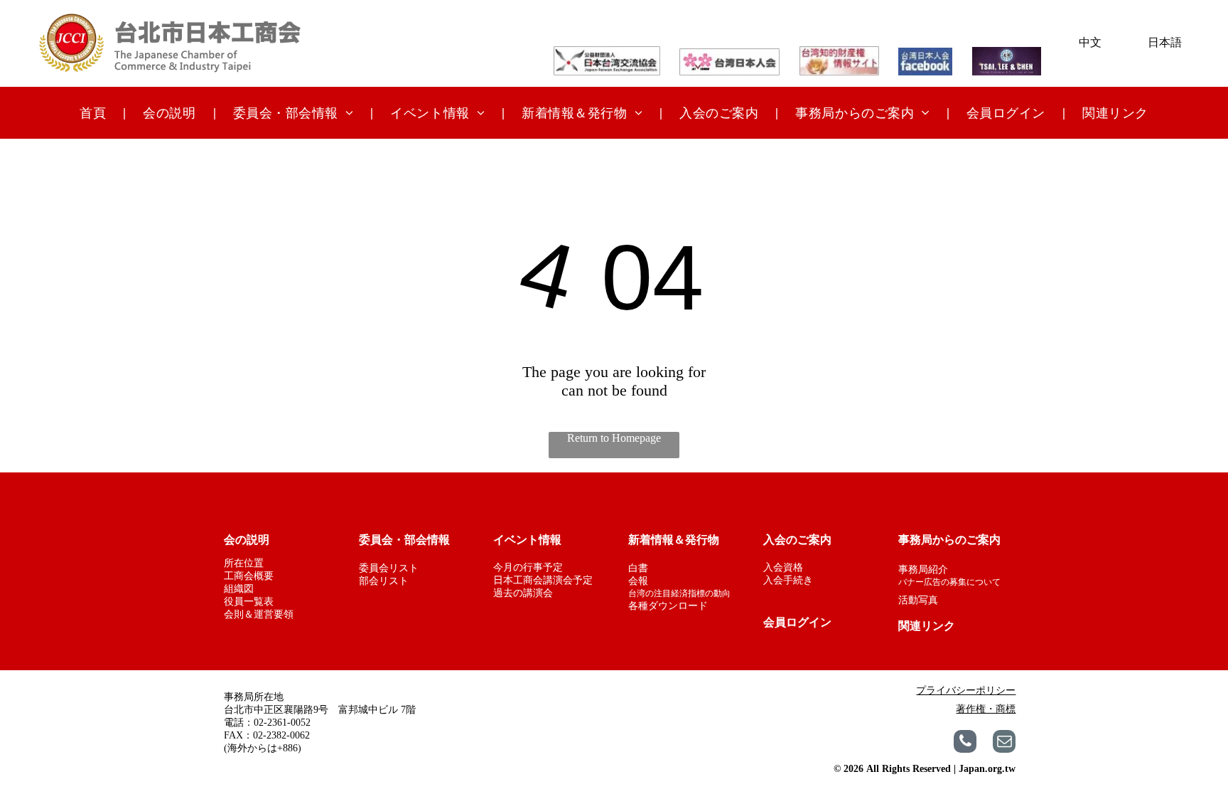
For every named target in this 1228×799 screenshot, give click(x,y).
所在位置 (244, 563)
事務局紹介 (923, 569)
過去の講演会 (523, 593)
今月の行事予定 (528, 567)
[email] (1004, 743)
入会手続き (788, 580)
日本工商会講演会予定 (543, 580)
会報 (638, 581)
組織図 (239, 588)
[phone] (965, 743)
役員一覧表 (249, 601)
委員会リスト (389, 568)
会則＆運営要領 (258, 614)
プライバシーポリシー (966, 690)
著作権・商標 (986, 709)
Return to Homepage (614, 438)
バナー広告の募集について (949, 582)
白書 (638, 568)
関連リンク (926, 626)
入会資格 (783, 567)
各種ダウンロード (668, 605)
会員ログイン (797, 622)
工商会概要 (249, 576)
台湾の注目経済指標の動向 (679, 593)
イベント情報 (527, 540)
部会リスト (384, 581)
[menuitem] (94, 112)
